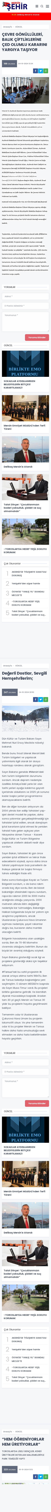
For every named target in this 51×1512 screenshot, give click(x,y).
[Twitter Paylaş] (40, 70)
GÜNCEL (18, 27)
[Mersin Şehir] (15, 6)
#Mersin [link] (33, 772)
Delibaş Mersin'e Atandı (25, 14)
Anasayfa (7, 27)
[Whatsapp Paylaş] (45, 70)
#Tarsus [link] (7, 972)
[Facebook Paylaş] (35, 70)
